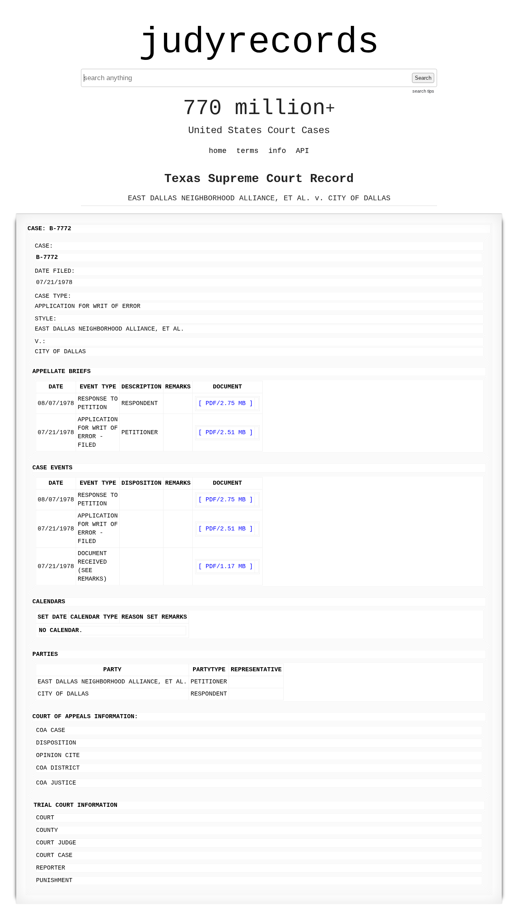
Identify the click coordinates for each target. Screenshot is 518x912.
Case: (44, 246)
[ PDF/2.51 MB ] (225, 432)
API (302, 151)
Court (45, 817)
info (277, 151)
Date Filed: (55, 271)
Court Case (54, 855)
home (218, 151)
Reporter (50, 868)
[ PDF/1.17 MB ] (225, 566)
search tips (423, 91)
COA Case (50, 730)
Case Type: (53, 296)
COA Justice (56, 783)
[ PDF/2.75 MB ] (225, 403)
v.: (40, 341)
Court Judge (56, 843)
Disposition (56, 743)
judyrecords (259, 42)
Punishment (54, 880)
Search (423, 78)
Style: (46, 319)
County (47, 830)
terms (247, 151)
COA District (58, 768)
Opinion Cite (58, 755)
